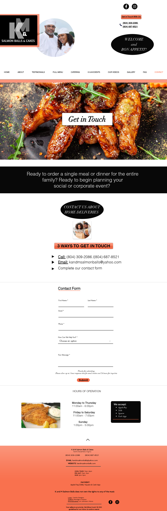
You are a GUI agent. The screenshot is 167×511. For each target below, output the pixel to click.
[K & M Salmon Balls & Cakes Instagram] (134, 6)
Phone (60, 324)
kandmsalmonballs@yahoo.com (95, 262)
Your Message (63, 355)
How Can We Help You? (67, 337)
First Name (62, 300)
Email (60, 311)
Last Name (92, 300)
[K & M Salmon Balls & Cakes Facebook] (126, 6)
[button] (83, 246)
